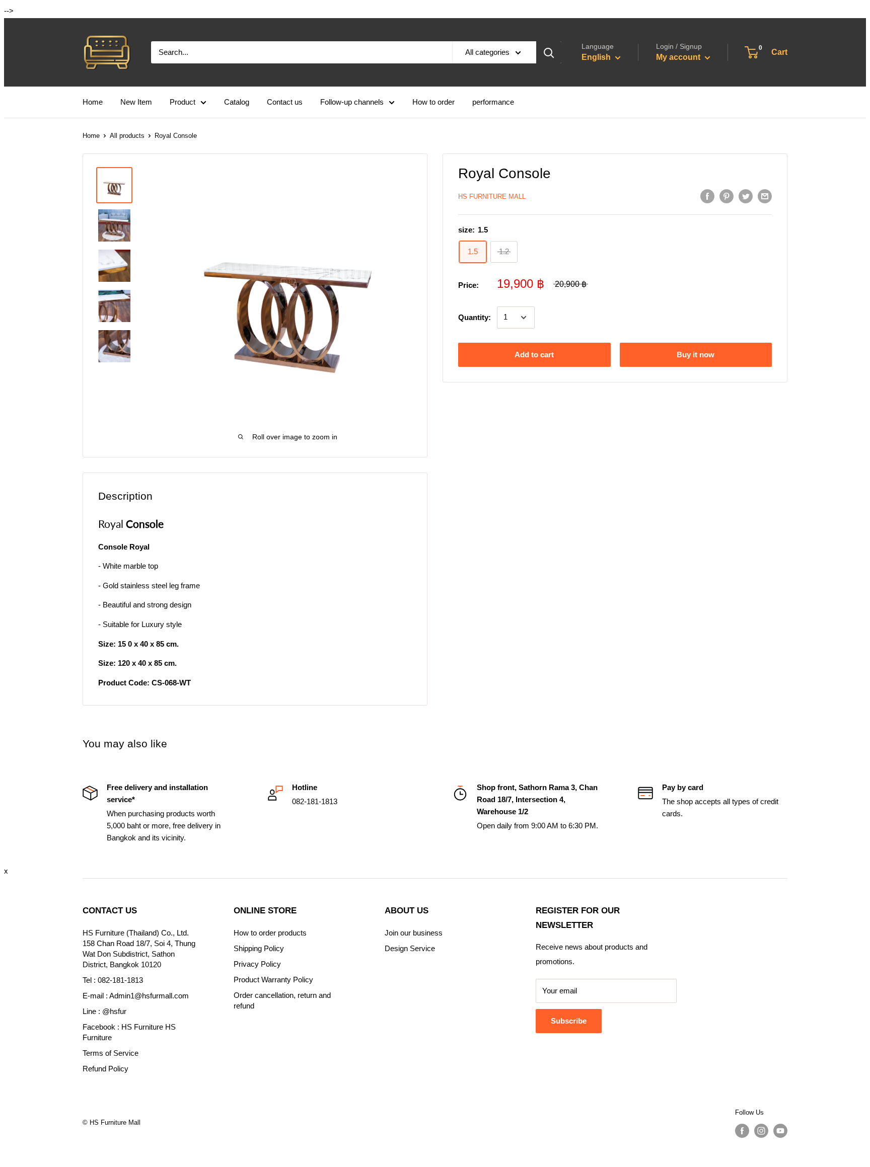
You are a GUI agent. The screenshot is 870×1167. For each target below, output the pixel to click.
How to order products (270, 932)
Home (93, 102)
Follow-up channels (352, 102)
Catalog (236, 102)
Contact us (285, 102)
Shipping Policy (259, 948)
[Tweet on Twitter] (746, 196)
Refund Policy (105, 1068)
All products (127, 135)
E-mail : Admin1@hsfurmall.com (136, 995)
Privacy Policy (257, 964)
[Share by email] (765, 196)
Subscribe (569, 1021)
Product (182, 102)
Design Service (410, 948)
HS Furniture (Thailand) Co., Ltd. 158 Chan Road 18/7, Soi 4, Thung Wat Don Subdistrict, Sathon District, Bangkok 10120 (139, 948)
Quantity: (474, 317)
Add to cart (534, 354)
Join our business (414, 932)
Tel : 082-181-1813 (113, 980)
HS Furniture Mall (492, 196)
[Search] (548, 52)
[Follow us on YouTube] (780, 1131)
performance (493, 102)
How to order (433, 102)
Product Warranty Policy (273, 979)
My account (679, 57)
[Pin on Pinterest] (726, 196)
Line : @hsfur (104, 1011)
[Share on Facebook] (707, 196)
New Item (136, 102)
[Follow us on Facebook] (742, 1131)
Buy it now (695, 354)
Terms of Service (110, 1053)
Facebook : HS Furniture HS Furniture (129, 1032)
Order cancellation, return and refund (282, 1000)
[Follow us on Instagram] (761, 1131)
